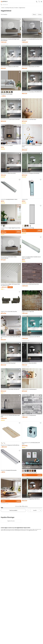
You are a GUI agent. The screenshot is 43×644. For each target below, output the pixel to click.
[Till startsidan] (4, 1)
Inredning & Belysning (9, 7)
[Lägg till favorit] (19, 19)
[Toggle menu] (41, 1)
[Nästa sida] (40, 510)
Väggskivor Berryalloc (11, 520)
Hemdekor (16, 7)
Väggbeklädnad (22, 7)
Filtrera (34, 14)
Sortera (39, 14)
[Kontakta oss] (37, 2)
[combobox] (34, 510)
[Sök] (1, 4)
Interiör (3, 7)
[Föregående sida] (28, 510)
